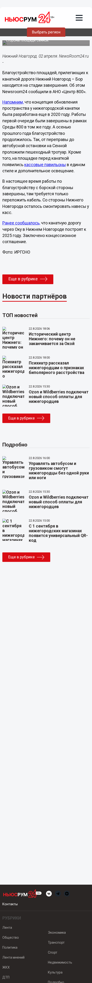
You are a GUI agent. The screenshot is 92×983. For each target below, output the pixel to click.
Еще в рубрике (23, 279)
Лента (7, 927)
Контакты (10, 904)
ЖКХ (6, 967)
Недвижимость (60, 962)
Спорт (52, 952)
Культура (55, 972)
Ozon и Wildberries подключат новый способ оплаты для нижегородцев (58, 397)
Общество (10, 937)
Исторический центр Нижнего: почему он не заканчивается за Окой (52, 339)
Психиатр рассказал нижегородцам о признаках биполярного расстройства (56, 368)
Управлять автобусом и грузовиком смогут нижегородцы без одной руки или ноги (59, 470)
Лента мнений (13, 957)
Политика (9, 947)
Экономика (57, 932)
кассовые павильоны (45, 164)
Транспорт (56, 942)
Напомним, (13, 102)
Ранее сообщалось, (21, 223)
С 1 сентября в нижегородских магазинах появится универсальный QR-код (58, 533)
